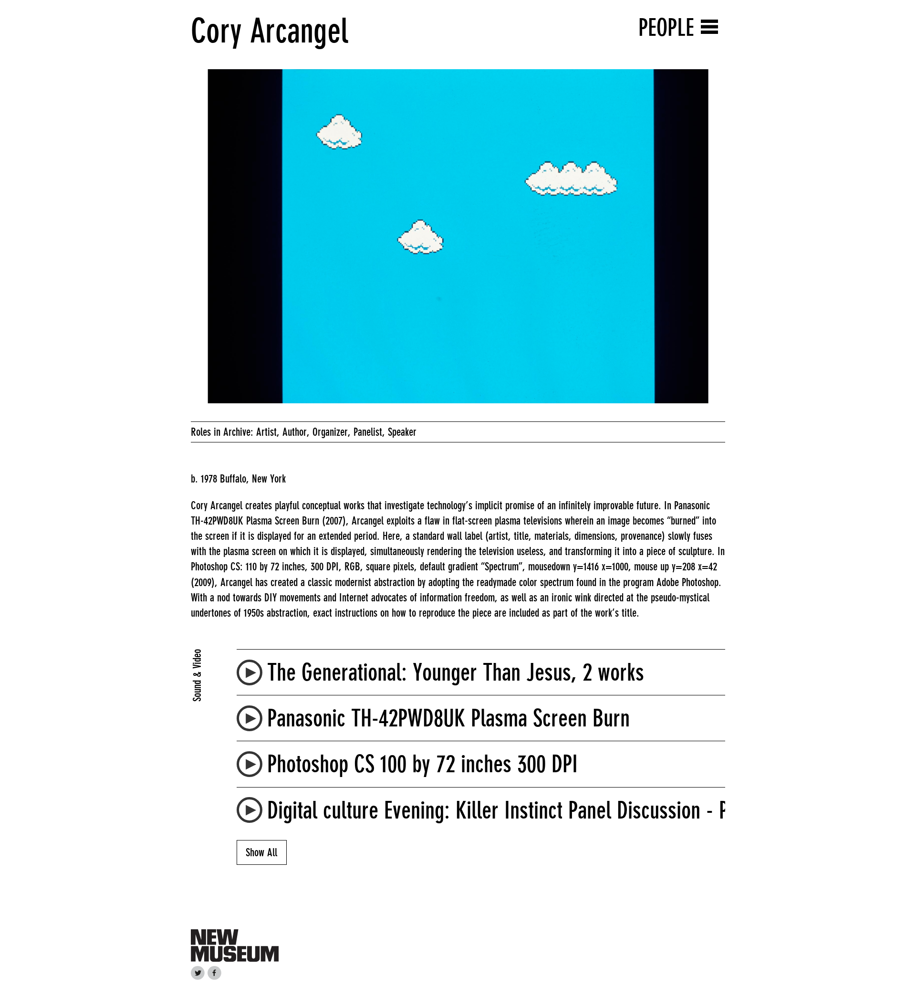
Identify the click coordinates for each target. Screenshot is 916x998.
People (666, 27)
